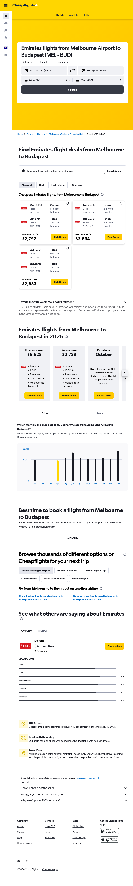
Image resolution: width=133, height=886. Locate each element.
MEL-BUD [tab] (72, 538)
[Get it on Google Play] (109, 831)
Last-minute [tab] (58, 185)
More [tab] (100, 413)
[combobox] (62, 62)
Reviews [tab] (42, 630)
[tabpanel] (72, 460)
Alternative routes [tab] (67, 570)
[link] (34, 395)
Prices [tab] (45, 413)
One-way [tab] (77, 185)
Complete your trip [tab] (95, 570)
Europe (30, 134)
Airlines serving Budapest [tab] (35, 570)
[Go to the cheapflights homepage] (25, 5)
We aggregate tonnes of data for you (42, 794)
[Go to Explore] (5, 37)
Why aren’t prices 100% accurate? (40, 800)
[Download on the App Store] (109, 839)
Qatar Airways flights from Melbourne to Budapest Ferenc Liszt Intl (95, 598)
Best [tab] (41, 185)
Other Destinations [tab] (54, 578)
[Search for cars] (5, 30)
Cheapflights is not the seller (37, 788)
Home (20, 134)
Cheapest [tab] (26, 185)
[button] (6, 5)
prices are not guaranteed (88, 778)
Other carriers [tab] (29, 578)
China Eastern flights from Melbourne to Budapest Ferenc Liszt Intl (41, 598)
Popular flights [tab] (80, 578)
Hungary (41, 134)
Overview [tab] (26, 630)
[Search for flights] (5, 15)
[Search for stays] (5, 23)
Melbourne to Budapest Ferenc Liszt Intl (66, 134)
